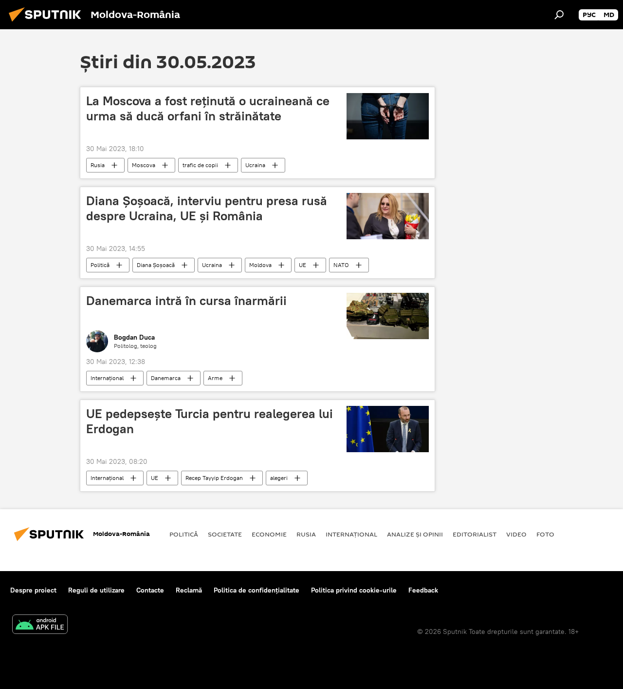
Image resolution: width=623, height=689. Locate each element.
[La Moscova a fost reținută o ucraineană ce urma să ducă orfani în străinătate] (388, 116)
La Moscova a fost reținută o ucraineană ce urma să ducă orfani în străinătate (208, 108)
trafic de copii (200, 165)
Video (516, 534)
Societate (225, 534)
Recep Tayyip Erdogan (214, 477)
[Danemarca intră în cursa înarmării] (388, 316)
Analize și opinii (415, 534)
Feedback (423, 590)
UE (302, 264)
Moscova (143, 165)
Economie (269, 534)
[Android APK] (40, 625)
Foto (545, 534)
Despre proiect (33, 590)
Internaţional (107, 378)
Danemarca (166, 378)
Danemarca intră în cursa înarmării (186, 300)
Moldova (260, 264)
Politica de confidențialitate (256, 590)
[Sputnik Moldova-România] (48, 23)
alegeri (279, 477)
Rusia (98, 165)
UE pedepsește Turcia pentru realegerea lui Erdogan (209, 421)
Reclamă (189, 590)
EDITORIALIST (474, 534)
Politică (100, 264)
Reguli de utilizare (96, 590)
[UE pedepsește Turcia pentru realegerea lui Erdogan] (388, 429)
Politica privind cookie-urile (354, 590)
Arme (215, 378)
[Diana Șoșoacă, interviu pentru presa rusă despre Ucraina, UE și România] (388, 216)
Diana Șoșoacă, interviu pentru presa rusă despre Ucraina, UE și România (206, 208)
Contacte (150, 590)
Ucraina (255, 165)
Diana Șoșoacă (156, 264)
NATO (341, 264)
